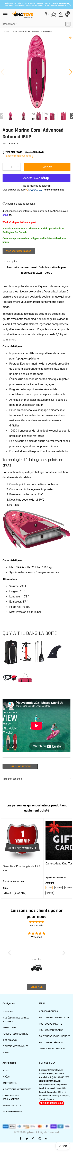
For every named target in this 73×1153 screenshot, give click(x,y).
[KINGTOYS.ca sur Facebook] (20, 1139)
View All (37, 986)
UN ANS (7, 893)
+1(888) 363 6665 (55, 1073)
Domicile (8, 1011)
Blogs (6, 1071)
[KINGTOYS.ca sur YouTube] (46, 1139)
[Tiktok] (53, 1139)
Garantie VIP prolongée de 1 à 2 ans (22, 868)
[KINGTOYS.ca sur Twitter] (27, 1139)
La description (10, 261)
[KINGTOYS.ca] (22, 14)
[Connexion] (61, 14)
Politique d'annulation (51, 1030)
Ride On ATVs (10, 1040)
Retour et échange (12, 778)
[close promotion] (69, 4)
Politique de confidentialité (54, 1017)
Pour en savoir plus (54, 189)
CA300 (68, 887)
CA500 (50, 893)
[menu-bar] (7, 14)
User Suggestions (20, 766)
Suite (5, 1052)
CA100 (58, 887)
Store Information (12, 1111)
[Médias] (70, 37)
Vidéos (6, 1077)
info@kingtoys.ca (54, 1070)
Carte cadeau (10, 1083)
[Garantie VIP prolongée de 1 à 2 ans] (22, 840)
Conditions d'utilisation (52, 1048)
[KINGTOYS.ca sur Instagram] (40, 1139)
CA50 (49, 887)
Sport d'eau (9, 1027)
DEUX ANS (20, 893)
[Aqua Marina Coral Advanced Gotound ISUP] (23, 117)
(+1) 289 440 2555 (60, 1077)
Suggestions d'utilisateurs (17, 1089)
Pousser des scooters (15, 1034)
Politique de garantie (50, 1024)
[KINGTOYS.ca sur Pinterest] (33, 1139)
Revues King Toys (12, 1105)
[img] (36, 922)
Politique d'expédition (51, 1042)
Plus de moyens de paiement (36, 185)
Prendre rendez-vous (51, 1103)
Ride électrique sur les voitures (16, 1019)
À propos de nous (48, 1011)
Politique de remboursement (54, 1036)
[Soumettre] (67, 24)
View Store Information (18, 251)
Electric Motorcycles (15, 1046)
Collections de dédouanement (11, 1097)
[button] (2, 71)
